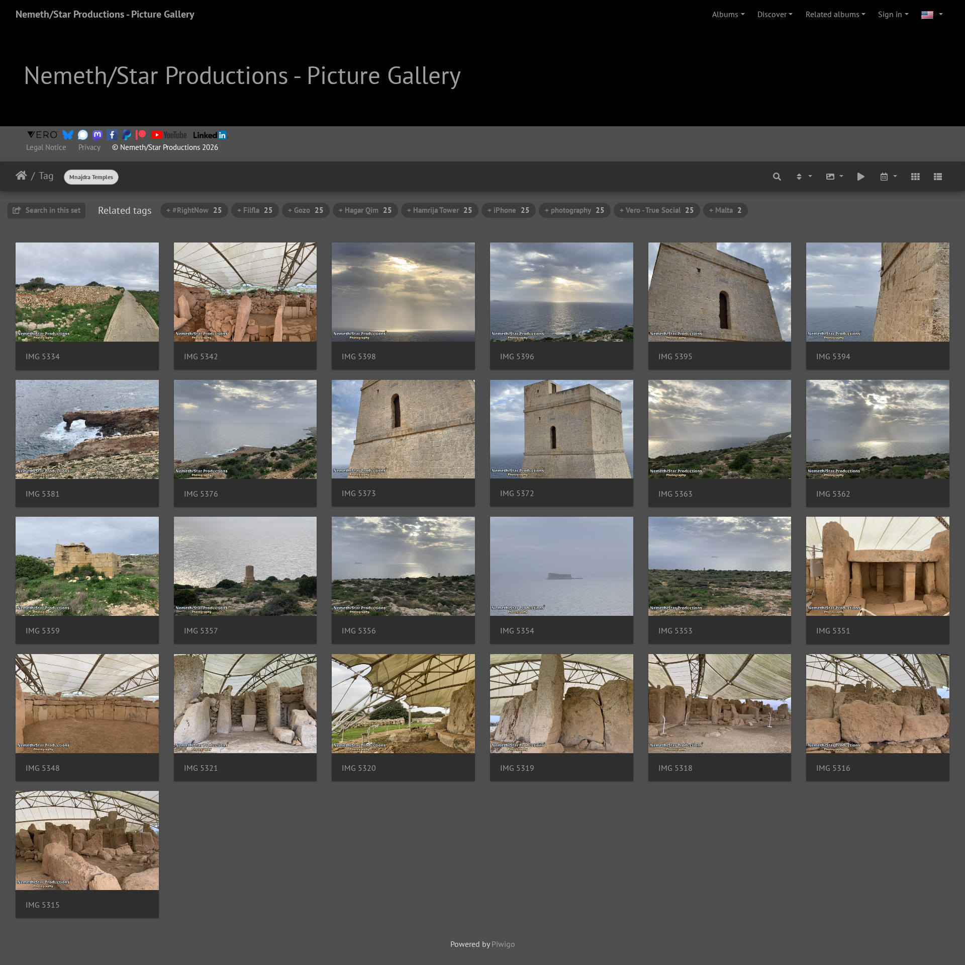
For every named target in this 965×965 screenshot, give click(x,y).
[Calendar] (888, 176)
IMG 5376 (201, 494)
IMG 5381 (43, 494)
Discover (772, 14)
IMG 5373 (359, 493)
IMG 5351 (833, 630)
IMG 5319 (517, 768)
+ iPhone (509, 210)
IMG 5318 (675, 768)
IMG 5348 (43, 768)
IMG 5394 (833, 356)
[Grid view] (915, 176)
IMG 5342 (201, 356)
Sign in (890, 14)
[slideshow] (861, 176)
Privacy (89, 147)
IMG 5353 (675, 630)
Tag (46, 175)
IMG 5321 (201, 768)
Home (21, 175)
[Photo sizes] (834, 176)
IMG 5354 (517, 630)
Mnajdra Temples (91, 177)
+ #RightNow (194, 210)
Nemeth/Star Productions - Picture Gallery (105, 14)
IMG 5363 (675, 494)
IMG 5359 (43, 630)
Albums (725, 14)
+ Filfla (255, 210)
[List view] (937, 176)
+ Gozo (306, 210)
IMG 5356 (359, 630)
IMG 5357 (201, 630)
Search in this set (52, 210)
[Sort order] (803, 176)
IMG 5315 (43, 905)
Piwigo (503, 944)
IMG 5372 (517, 493)
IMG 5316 (833, 768)
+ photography (575, 210)
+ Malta (725, 210)
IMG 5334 (43, 356)
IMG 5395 (675, 356)
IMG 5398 (359, 356)
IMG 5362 (833, 494)
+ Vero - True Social (657, 210)
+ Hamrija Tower (439, 210)
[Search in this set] (777, 176)
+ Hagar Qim (365, 210)
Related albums (832, 14)
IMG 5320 (359, 768)
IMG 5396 (517, 356)
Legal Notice (46, 147)
